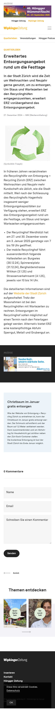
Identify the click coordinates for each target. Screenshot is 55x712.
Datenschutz (13, 691)
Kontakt (8, 677)
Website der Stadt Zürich (30, 293)
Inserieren (9, 673)
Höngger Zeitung (18, 21)
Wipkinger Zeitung (36, 21)
